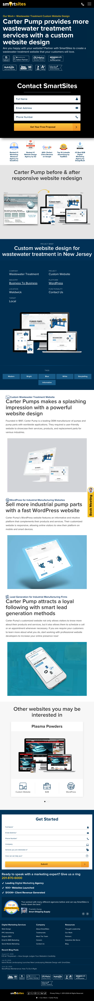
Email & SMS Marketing (10, 940)
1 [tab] (45, 801)
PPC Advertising (8, 933)
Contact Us (40, 944)
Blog (67, 944)
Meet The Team (42, 937)
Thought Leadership (72, 929)
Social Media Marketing (10, 944)
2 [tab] (46, 801)
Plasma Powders (47, 726)
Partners (68, 937)
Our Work (8, 16)
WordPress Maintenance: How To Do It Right (19, 969)
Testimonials (41, 933)
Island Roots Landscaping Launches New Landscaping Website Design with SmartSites (36, 962)
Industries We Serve (72, 940)
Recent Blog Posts (10, 950)
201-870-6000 (82, 4)
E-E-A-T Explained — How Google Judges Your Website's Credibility (28, 956)
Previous (83, 913)
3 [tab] (48, 801)
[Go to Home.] (36, 998)
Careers (39, 940)
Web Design (6, 929)
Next (87, 913)
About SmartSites (42, 929)
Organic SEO (6, 937)
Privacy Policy (55, 993)
